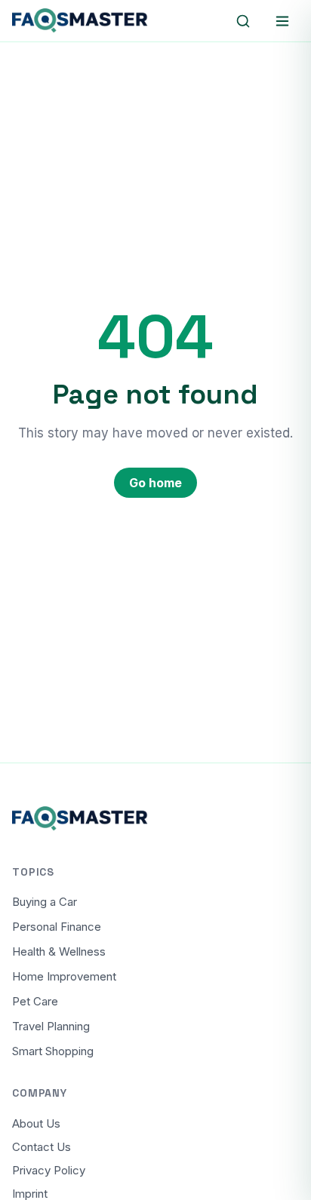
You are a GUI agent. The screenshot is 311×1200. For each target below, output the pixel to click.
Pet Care (35, 1001)
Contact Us (41, 1147)
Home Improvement (64, 976)
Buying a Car (44, 902)
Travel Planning (51, 1026)
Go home (155, 482)
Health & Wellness (59, 951)
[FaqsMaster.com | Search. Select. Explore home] (80, 21)
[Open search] (243, 21)
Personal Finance (56, 926)
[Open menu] (282, 21)
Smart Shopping (53, 1051)
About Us (36, 1123)
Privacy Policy (48, 1170)
